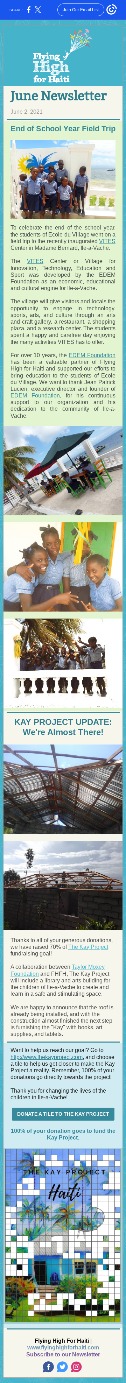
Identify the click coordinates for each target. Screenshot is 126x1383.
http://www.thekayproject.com (46, 1057)
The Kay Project (88, 947)
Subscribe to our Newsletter (63, 1354)
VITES (107, 241)
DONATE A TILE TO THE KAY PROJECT (63, 1114)
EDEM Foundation (92, 355)
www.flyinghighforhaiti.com (63, 1347)
